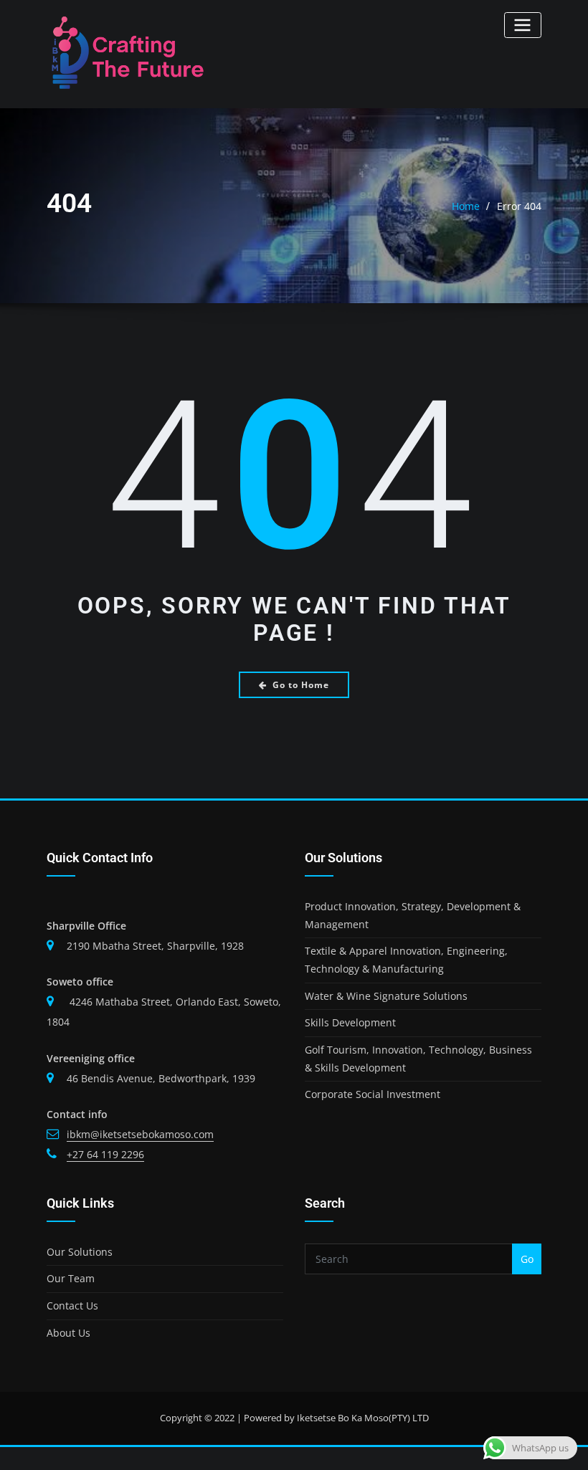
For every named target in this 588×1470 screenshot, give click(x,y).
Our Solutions (80, 1252)
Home (466, 206)
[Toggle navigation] (522, 24)
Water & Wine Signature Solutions (386, 996)
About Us (68, 1333)
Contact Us (72, 1305)
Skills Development (350, 1022)
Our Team (71, 1278)
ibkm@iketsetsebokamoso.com (140, 1134)
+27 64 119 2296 (105, 1154)
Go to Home (300, 685)
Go (527, 1259)
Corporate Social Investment (372, 1094)
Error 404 (519, 206)
